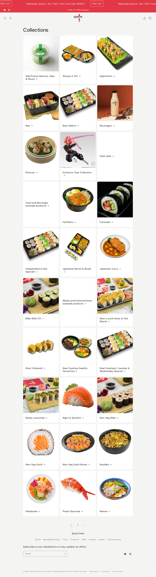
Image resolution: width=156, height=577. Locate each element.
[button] (5, 18)
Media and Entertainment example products (77, 302)
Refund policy (94, 571)
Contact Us (75, 539)
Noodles (104, 464)
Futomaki (105, 222)
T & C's (65, 539)
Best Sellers (69, 125)
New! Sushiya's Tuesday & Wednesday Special (115, 370)
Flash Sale (105, 156)
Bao (28, 125)
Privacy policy (105, 571)
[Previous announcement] (49, 10)
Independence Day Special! (36, 270)
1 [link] (71, 524)
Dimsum (30, 172)
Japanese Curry (109, 268)
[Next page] (84, 525)
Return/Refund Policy (51, 539)
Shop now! (83, 2)
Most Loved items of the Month (114, 320)
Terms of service (117, 571)
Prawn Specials (71, 511)
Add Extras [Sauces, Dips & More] (40, 78)
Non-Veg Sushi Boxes (75, 464)
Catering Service (114, 539)
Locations (92, 539)
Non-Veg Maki (108, 417)
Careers (102, 539)
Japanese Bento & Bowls (77, 268)
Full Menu (68, 222)
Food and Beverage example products (37, 204)
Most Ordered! (34, 368)
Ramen (103, 511)
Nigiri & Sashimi (72, 417)
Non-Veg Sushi (34, 464)
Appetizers (106, 76)
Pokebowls (32, 511)
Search (38, 539)
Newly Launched (35, 417)
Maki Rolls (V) (33, 318)
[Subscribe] (64, 554)
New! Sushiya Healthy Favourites (75, 370)
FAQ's (84, 539)
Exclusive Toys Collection (77, 172)
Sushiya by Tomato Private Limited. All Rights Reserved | (47, 571)
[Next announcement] (106, 10)
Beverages (106, 125)
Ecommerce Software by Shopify (76, 571)
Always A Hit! (70, 76)
